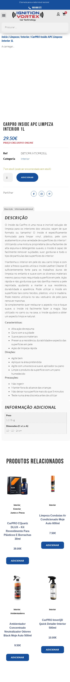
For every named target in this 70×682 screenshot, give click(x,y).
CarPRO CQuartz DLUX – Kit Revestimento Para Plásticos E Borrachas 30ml (17, 531)
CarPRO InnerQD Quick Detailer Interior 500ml (52, 624)
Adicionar (27, 177)
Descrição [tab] (8, 209)
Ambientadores (17, 613)
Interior (25, 36)
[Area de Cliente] (59, 14)
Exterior (17, 509)
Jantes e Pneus (17, 513)
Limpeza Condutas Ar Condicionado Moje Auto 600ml (52, 519)
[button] (3, 15)
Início (5, 36)
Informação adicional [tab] (24, 209)
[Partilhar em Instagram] (41, 193)
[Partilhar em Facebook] (33, 193)
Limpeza (14, 36)
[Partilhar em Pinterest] (49, 193)
